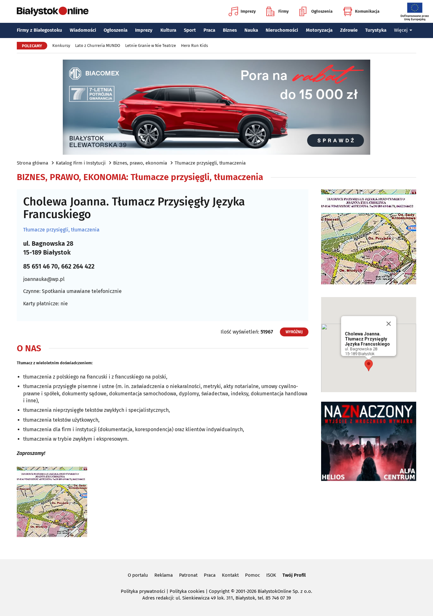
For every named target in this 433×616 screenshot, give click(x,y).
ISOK (271, 575)
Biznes (230, 30)
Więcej (401, 30)
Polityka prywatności (143, 591)
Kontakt (230, 575)
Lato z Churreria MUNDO (97, 45)
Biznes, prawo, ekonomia (140, 163)
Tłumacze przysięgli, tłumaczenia (210, 163)
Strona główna (32, 163)
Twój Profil (294, 575)
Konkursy (61, 45)
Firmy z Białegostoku (39, 30)
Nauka (251, 30)
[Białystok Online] (52, 11)
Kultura (168, 30)
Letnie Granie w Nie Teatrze (150, 45)
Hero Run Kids (194, 45)
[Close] (388, 323)
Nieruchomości (282, 30)
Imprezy (248, 11)
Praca (209, 30)
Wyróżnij (294, 332)
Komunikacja (367, 11)
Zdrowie (349, 30)
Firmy (283, 11)
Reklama (163, 575)
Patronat (188, 575)
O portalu (138, 575)
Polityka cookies (187, 591)
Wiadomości (83, 30)
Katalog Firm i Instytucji (81, 163)
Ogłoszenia (322, 11)
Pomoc (252, 575)
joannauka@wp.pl (44, 279)
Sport (190, 30)
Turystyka (375, 30)
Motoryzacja (319, 30)
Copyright (219, 591)
